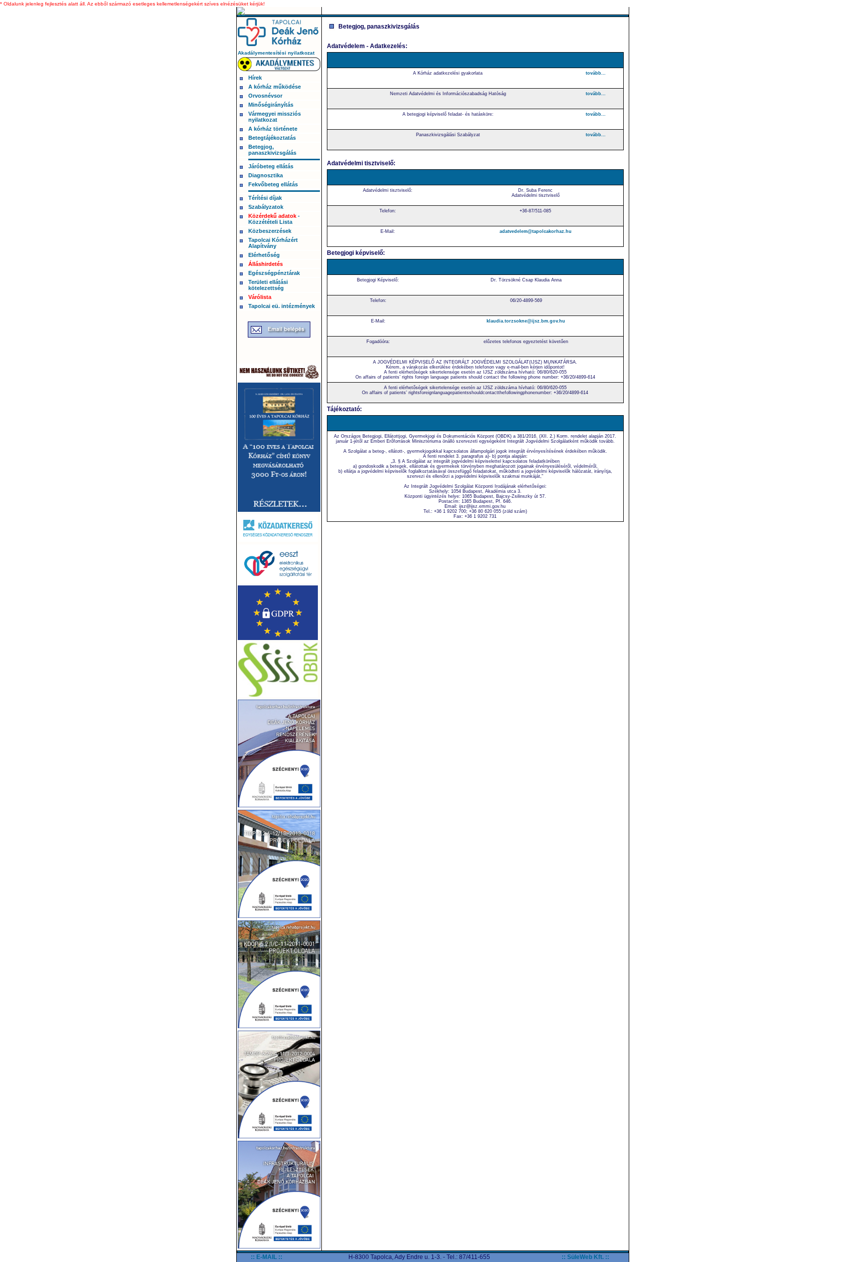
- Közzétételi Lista (274, 219)
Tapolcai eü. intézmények (281, 306)
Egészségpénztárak (274, 273)
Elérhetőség (264, 255)
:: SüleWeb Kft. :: (585, 1256)
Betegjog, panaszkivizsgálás (272, 150)
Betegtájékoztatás (272, 138)
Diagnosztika (265, 175)
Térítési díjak (265, 198)
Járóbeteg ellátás (270, 166)
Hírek (255, 78)
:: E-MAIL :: (266, 1256)
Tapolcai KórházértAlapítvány (273, 243)
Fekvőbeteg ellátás (273, 184)
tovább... (596, 73)
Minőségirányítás (270, 105)
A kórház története (272, 129)
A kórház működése (274, 87)
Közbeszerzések (269, 231)
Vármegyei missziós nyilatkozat (274, 117)
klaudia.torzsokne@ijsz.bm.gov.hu (526, 321)
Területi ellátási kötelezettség (268, 285)
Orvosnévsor (265, 96)
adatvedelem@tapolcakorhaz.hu (536, 231)
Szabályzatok (265, 207)
